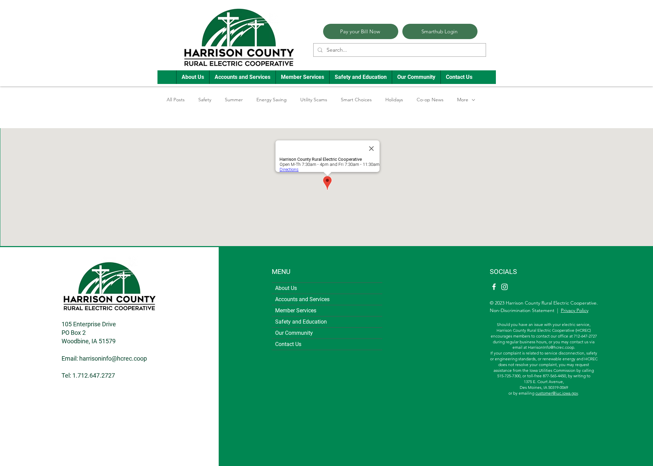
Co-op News (430, 100)
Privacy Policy (574, 310)
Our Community (294, 333)
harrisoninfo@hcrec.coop (113, 358)
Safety (204, 100)
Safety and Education (301, 321)
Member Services (295, 310)
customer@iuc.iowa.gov (556, 393)
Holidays (394, 100)
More (462, 100)
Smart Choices (356, 100)
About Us (286, 288)
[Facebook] (494, 286)
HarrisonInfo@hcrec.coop (551, 347)
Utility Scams (313, 100)
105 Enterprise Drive (89, 324)
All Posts (176, 100)
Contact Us (288, 344)
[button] (192, 77)
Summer (234, 100)
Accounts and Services (302, 299)
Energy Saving (271, 100)
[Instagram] (504, 286)
